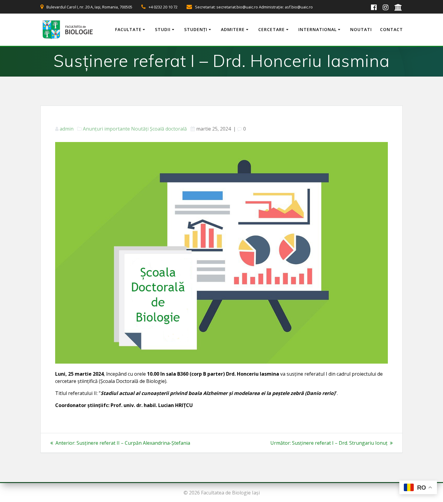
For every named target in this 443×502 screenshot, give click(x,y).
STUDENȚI (195, 29)
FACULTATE (128, 29)
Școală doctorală (168, 128)
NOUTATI (361, 29)
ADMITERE (233, 29)
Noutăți (140, 128)
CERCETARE (271, 29)
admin (67, 128)
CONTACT (391, 29)
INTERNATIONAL (317, 29)
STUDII (163, 29)
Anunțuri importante (106, 128)
